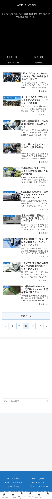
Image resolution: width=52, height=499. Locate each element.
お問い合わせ (13, 486)
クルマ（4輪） (13, 478)
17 (39, 326)
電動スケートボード (13, 482)
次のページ (26, 316)
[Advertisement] (26, 37)
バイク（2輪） (38, 478)
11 (19, 326)
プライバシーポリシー (38, 486)
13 (33, 326)
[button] (47, 401)
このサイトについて (38, 482)
